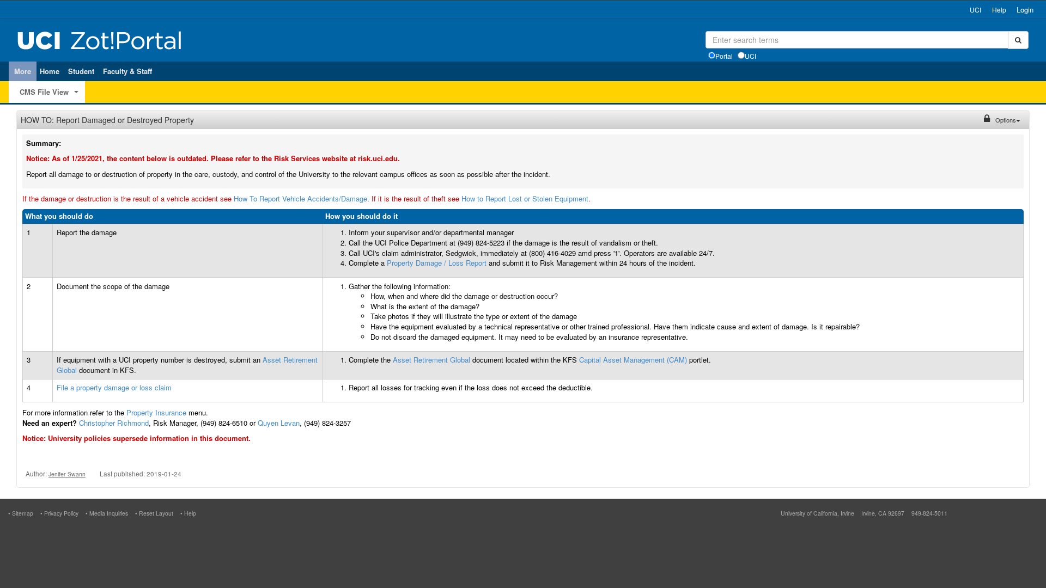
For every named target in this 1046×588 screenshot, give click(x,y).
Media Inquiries (108, 513)
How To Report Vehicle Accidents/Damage (300, 198)
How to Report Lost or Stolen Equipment (524, 198)
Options (1005, 119)
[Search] (1018, 40)
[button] (75, 93)
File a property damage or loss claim (114, 387)
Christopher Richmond (114, 423)
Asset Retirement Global (431, 359)
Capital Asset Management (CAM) (633, 359)
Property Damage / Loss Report (436, 263)
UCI (975, 9)
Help (999, 9)
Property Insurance (156, 412)
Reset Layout (156, 513)
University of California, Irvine (817, 513)
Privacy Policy (61, 513)
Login (1025, 9)
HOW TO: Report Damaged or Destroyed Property (107, 119)
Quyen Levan (279, 423)
